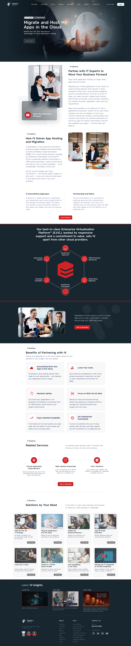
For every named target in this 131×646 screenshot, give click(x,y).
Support (61, 637)
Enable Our (75, 532)
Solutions (61, 624)
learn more (31, 542)
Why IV (61, 628)
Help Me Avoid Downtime (100, 532)
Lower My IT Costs (22, 565)
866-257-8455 (97, 626)
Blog (60, 635)
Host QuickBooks (74, 566)
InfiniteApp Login (78, 637)
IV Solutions (74, 66)
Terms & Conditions (78, 626)
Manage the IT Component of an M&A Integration (104, 566)
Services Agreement (79, 635)
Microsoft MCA (77, 628)
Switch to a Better (48, 566)
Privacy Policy (77, 631)
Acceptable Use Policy (79, 633)
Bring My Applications (49, 532)
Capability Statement (79, 639)
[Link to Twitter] (98, 633)
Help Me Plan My (21, 532)
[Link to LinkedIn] (102, 633)
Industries (62, 626)
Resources (62, 633)
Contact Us (62, 639)
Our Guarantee (77, 624)
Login (60, 642)
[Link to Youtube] (107, 633)
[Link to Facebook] (93, 633)
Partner (61, 631)
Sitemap (75, 642)
